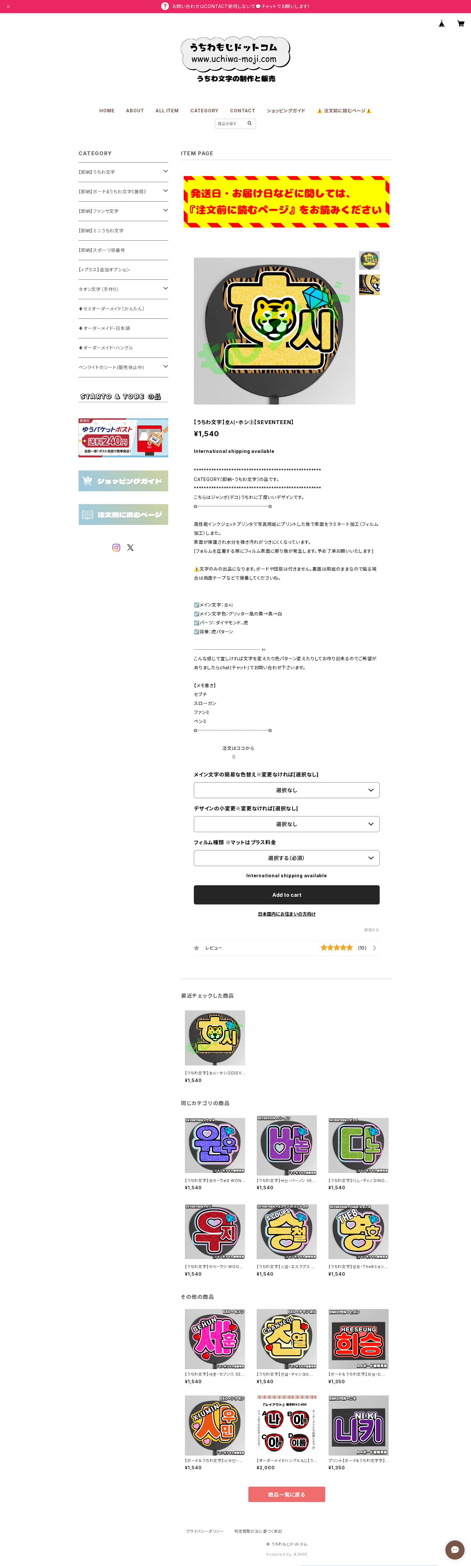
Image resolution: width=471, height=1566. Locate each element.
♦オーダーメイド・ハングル (105, 347)
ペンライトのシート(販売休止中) (111, 367)
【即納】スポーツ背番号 (101, 250)
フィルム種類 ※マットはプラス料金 (235, 842)
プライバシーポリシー (205, 1531)
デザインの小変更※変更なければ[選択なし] (246, 808)
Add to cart (287, 895)
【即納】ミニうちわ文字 (101, 230)
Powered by (279, 1554)
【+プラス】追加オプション (104, 269)
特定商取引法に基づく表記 (258, 1531)
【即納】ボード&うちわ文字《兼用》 (112, 191)
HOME (106, 110)
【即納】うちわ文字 (96, 172)
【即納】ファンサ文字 (98, 211)
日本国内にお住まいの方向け (287, 914)
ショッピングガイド (286, 110)
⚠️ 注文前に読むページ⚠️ (344, 110)
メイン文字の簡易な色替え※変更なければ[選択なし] (256, 774)
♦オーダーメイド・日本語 (104, 328)
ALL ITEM (166, 110)
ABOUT (135, 110)
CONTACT (242, 110)
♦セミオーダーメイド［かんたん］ (111, 308)
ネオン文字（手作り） (99, 289)
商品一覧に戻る (286, 1494)
